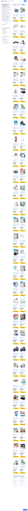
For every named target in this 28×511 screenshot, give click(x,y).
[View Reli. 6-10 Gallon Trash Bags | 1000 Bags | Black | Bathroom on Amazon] (23, 446)
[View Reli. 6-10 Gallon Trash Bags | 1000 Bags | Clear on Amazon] (16, 430)
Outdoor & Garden (5, 41)
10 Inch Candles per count (22, 482)
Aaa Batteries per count (16, 482)
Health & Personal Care (6, 36)
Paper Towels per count (16, 480)
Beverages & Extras (5, 39)
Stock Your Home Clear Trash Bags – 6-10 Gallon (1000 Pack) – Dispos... (6, 8)
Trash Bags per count (15, 478)
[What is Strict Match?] (6, 24)
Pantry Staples (4, 29)
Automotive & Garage (5, 43)
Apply (23, 4)
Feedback (25, 509)
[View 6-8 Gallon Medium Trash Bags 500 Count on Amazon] (23, 430)
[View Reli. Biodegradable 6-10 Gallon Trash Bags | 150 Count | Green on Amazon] (23, 107)
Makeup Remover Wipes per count (22, 478)
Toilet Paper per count (22, 485)
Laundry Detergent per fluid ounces (22, 480)
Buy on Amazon (16, 20)
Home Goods (4, 31)
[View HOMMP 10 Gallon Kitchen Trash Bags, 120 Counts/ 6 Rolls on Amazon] (16, 171)
